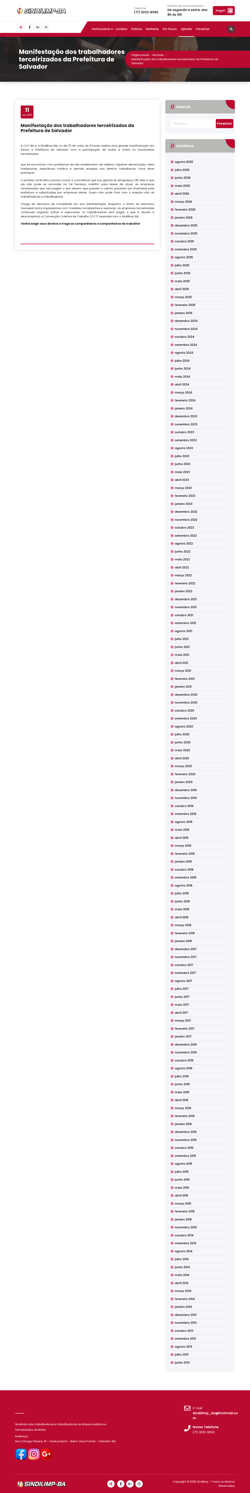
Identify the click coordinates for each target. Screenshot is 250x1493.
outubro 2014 (184, 1235)
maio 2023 (182, 472)
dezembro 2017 (186, 949)
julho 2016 (182, 1076)
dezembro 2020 (186, 695)
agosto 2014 (184, 1251)
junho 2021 (182, 647)
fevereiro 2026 (185, 209)
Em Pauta (170, 29)
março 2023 (183, 488)
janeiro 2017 (183, 1036)
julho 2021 (182, 639)
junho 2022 (182, 551)
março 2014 (183, 1291)
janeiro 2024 (184, 408)
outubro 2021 (184, 615)
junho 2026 (183, 178)
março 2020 (183, 766)
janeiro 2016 (183, 1124)
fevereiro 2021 (185, 679)
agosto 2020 (184, 726)
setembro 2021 (185, 623)
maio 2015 (182, 1188)
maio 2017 (182, 1005)
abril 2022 (182, 567)
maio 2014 (182, 1275)
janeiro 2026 (184, 218)
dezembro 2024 (186, 321)
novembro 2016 (186, 1052)
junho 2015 (182, 1180)
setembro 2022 (186, 536)
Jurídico (121, 29)
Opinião (186, 29)
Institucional (101, 29)
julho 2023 (182, 456)
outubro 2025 (184, 241)
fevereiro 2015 (185, 1211)
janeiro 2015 (183, 1219)
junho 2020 (183, 742)
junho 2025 (182, 273)
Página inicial (140, 55)
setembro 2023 (186, 440)
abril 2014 (182, 1283)
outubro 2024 (184, 337)
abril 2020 (182, 758)
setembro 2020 (186, 718)
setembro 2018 (185, 877)
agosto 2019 (183, 822)
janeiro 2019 (183, 861)
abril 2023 (182, 480)
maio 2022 (182, 559)
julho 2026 (182, 170)
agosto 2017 (183, 981)
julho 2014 (182, 1259)
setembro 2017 (185, 973)
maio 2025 (182, 281)
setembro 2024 (186, 345)
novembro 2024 (186, 329)
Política (136, 29)
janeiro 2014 (183, 1307)
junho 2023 (182, 464)
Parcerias (203, 29)
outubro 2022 (184, 528)
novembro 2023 (186, 424)
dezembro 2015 (186, 1132)
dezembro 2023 (186, 416)
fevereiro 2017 (185, 1029)
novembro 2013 (186, 1323)
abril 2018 (181, 917)
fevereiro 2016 (185, 1116)
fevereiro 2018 (185, 933)
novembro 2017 (186, 957)
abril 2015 (181, 1195)
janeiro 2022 (183, 591)
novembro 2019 (186, 798)
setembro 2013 (185, 1339)
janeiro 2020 (184, 782)
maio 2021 (182, 655)
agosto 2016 (183, 1068)
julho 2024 (182, 361)
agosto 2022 (184, 543)
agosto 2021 (183, 631)
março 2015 (183, 1203)
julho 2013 (182, 1354)
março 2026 (183, 202)
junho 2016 (182, 1084)
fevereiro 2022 (185, 583)
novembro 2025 (186, 233)
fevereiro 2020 (185, 774)
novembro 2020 (186, 702)
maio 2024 (182, 377)
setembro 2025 (186, 249)
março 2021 (183, 671)
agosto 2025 (184, 257)
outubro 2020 (184, 711)
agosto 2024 (184, 353)
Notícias (158, 55)
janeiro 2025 (183, 313)
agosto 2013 (183, 1347)
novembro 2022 (186, 520)
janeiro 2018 (183, 941)
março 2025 (183, 297)
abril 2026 (182, 194)
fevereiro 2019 (185, 854)
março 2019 (183, 846)
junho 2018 (182, 901)
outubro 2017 (184, 965)
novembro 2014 (186, 1227)
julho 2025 (182, 265)
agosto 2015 (183, 1164)
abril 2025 (182, 289)
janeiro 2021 (183, 687)
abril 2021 (181, 663)
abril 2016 (181, 1100)
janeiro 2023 (183, 504)
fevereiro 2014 (185, 1299)
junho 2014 (182, 1267)
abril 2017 (181, 1013)
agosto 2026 (184, 162)
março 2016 (183, 1108)
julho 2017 (182, 989)
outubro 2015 (184, 1148)
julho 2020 (182, 734)
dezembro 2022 (186, 512)
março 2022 (183, 575)
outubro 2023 (184, 432)
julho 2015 (182, 1172)
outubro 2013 (184, 1331)
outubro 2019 (184, 806)
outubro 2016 (184, 1060)
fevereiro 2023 (185, 496)
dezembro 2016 (186, 1044)
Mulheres (152, 29)
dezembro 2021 (186, 599)
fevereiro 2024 (185, 400)
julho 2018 (182, 893)
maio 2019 (182, 830)
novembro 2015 (186, 1140)
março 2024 (183, 392)
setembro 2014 (185, 1243)
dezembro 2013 (186, 1315)
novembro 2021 (186, 607)
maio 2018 (182, 909)
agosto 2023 (184, 448)
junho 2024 (183, 369)
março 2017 (183, 1021)
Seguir (220, 10)
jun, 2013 (27, 112)
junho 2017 (182, 997)
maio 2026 (182, 186)
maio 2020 (182, 750)
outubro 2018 (184, 870)
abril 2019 (181, 838)
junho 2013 (182, 1363)
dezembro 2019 (186, 790)
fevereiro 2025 (185, 305)
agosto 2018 (183, 885)
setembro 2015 (185, 1156)
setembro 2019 (185, 814)
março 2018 (183, 925)
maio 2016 (182, 1092)
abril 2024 (182, 384)
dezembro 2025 (186, 225)
